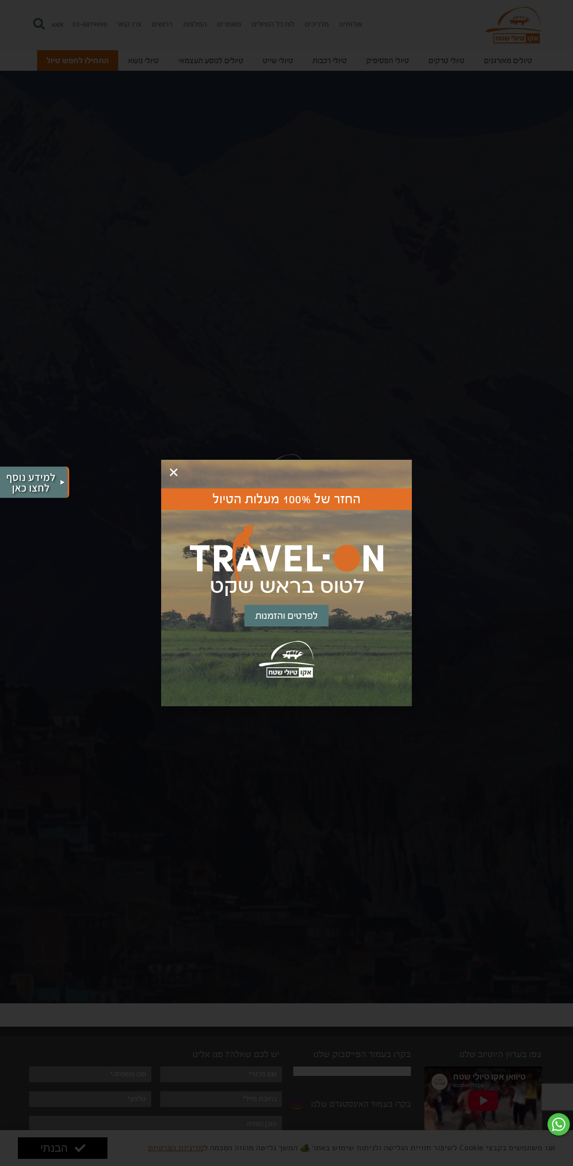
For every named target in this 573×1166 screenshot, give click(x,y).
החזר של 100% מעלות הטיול (287, 499)
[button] (173, 472)
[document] (286, 583)
